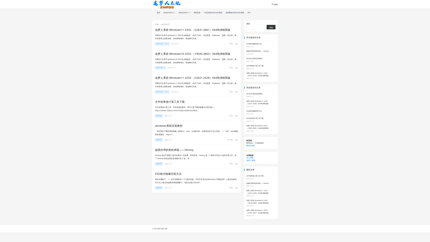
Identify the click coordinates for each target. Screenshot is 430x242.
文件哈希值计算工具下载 (170, 102)
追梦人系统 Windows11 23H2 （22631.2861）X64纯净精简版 (192, 30)
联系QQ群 (250, 145)
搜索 (248, 23)
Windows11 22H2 (162, 92)
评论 (236, 44)
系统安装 (197, 12)
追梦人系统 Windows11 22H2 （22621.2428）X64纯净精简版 (192, 78)
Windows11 (184, 12)
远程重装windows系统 (235, 12)
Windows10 (168, 12)
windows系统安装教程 (169, 125)
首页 (158, 12)
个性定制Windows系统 (213, 12)
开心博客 (250, 158)
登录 (166, 229)
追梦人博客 (250, 160)
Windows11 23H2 (162, 44)
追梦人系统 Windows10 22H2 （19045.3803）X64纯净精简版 (192, 54)
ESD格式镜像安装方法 (168, 174)
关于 (249, 12)
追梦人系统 (160, 229)
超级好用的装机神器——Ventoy (174, 150)
